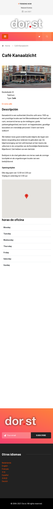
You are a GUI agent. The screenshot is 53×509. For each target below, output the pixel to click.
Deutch (5, 481)
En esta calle (7, 104)
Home (7, 46)
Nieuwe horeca (26, 8)
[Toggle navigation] (5, 36)
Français (5, 469)
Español (5, 475)
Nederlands (6, 463)
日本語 (4, 478)
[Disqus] (26, 302)
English (5, 466)
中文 (4, 472)
